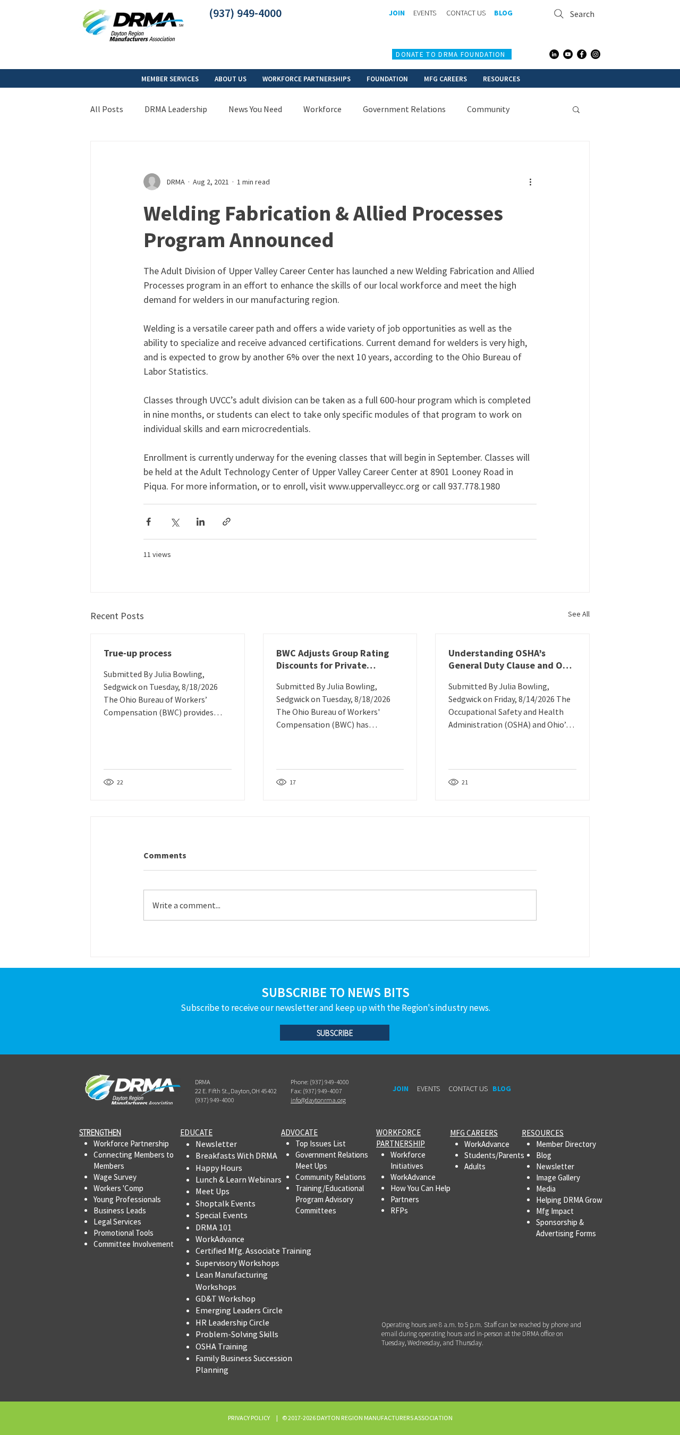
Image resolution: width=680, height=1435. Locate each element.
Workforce (322, 109)
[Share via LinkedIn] (201, 522)
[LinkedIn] (554, 54)
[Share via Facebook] (148, 522)
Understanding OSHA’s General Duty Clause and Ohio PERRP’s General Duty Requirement (512, 659)
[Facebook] (581, 54)
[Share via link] (227, 522)
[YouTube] (568, 54)
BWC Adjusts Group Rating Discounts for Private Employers (332, 659)
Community (488, 109)
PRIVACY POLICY (250, 1418)
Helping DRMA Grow (569, 1200)
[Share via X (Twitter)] (174, 522)
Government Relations (404, 109)
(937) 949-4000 (245, 12)
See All (579, 614)
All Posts (106, 109)
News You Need (255, 109)
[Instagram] (595, 54)
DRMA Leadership (175, 109)
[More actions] (530, 181)
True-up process (138, 653)
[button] (170, 78)
